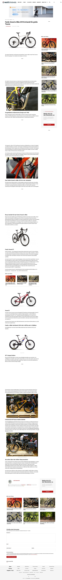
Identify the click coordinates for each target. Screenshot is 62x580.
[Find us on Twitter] (54, 2)
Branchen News (51, 566)
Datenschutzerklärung (9, 552)
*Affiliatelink (41, 572)
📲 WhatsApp (29, 484)
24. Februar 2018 (14, 26)
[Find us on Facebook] (52, 2)
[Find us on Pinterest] (57, 2)
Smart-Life (44, 2)
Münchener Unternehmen (34, 428)
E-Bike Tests (18, 570)
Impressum (20, 572)
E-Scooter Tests (26, 570)
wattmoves (28, 578)
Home (6, 19)
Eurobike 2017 (10, 421)
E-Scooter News (35, 566)
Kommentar (8, 532)
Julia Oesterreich (8, 26)
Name (7, 544)
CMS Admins (37, 578)
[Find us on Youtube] (59, 2)
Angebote (39, 2)
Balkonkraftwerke (35, 570)
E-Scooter (29, 2)
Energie (34, 2)
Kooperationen (31, 572)
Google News (23, 484)
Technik (43, 566)
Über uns (37, 572)
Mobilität (11, 19)
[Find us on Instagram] (55, 2)
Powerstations (43, 570)
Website (33, 548)
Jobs (34, 572)
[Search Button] (49, 2)
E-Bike (24, 2)
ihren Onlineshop (32, 461)
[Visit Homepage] (9, 2)
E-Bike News (27, 566)
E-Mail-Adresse (9, 548)
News (20, 2)
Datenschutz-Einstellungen (31, 574)
